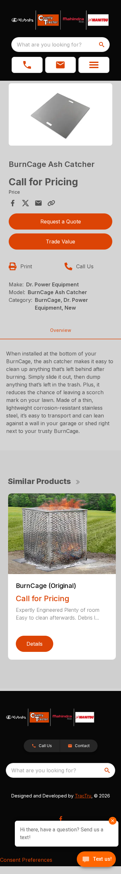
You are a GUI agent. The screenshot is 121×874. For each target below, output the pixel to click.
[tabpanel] (61, 115)
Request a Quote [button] (60, 221)
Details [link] (34, 644)
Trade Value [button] (60, 241)
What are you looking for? (49, 44)
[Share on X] (25, 203)
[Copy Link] (51, 203)
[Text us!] (96, 860)
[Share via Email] (38, 203)
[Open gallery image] (61, 114)
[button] (27, 65)
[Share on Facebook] (12, 203)
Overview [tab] (60, 330)
